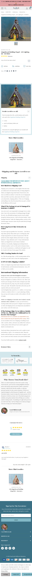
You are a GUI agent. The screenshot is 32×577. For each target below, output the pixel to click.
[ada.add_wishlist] (20, 151)
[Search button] (5, 8)
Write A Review (16, 434)
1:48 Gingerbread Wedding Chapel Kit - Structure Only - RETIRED (16, 158)
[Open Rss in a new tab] (13, 548)
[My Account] (27, 8)
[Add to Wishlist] (29, 61)
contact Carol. (22, 340)
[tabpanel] (16, 96)
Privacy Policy (4, 571)
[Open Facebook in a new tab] (2, 548)
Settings (5, 574)
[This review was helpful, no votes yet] (26, 464)
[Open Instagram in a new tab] (6, 548)
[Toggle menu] (2, 8)
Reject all (15, 574)
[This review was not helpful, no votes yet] (28, 464)
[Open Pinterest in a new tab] (10, 548)
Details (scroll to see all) (10, 111)
